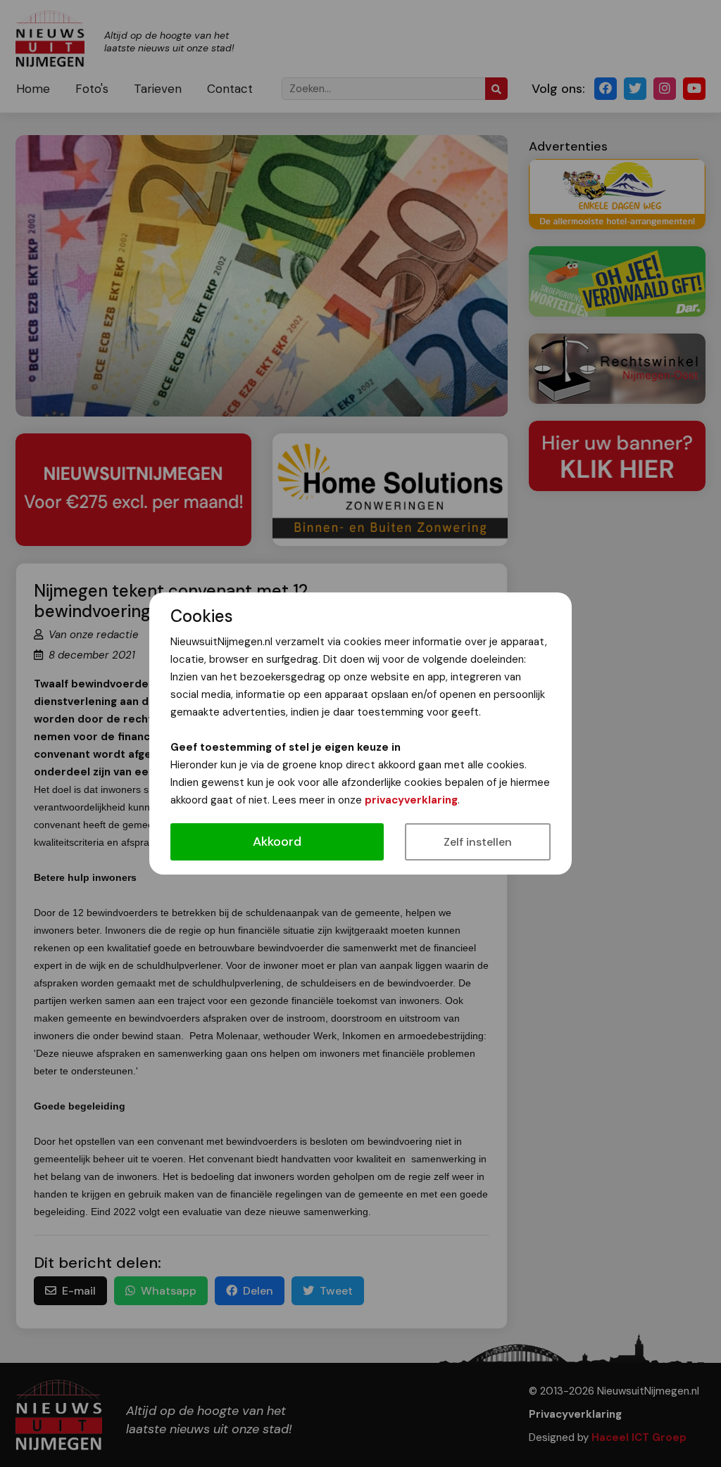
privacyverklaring (411, 800)
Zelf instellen (478, 841)
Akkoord (277, 841)
